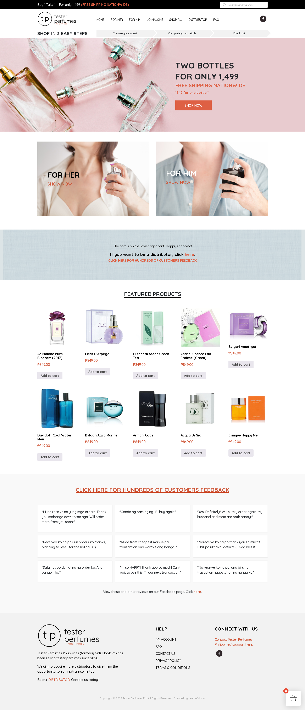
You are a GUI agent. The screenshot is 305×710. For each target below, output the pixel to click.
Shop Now (193, 105)
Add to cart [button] (50, 376)
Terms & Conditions (173, 668)
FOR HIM (134, 20)
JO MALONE (155, 20)
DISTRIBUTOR (198, 20)
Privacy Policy (168, 661)
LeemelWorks (197, 698)
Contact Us (165, 653)
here (189, 254)
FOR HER (117, 20)
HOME (100, 20)
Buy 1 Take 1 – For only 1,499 (83, 4)
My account (166, 639)
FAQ (216, 20)
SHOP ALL (175, 20)
